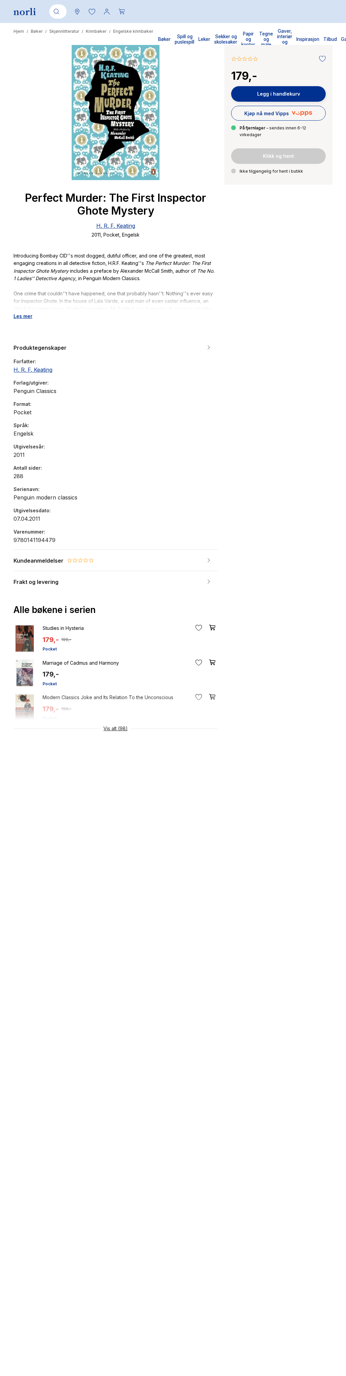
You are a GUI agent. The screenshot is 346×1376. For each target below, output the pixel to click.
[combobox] (56, 11)
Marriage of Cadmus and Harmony (81, 663)
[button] (91, 11)
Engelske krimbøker (133, 31)
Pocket (50, 649)
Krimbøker (96, 31)
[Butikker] (77, 11)
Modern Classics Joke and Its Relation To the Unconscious (108, 697)
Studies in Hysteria (63, 628)
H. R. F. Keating (115, 225)
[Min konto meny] (106, 11)
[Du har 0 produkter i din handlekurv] (121, 11)
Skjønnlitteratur (64, 31)
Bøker (37, 31)
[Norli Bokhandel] (25, 12)
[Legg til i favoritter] (321, 59)
